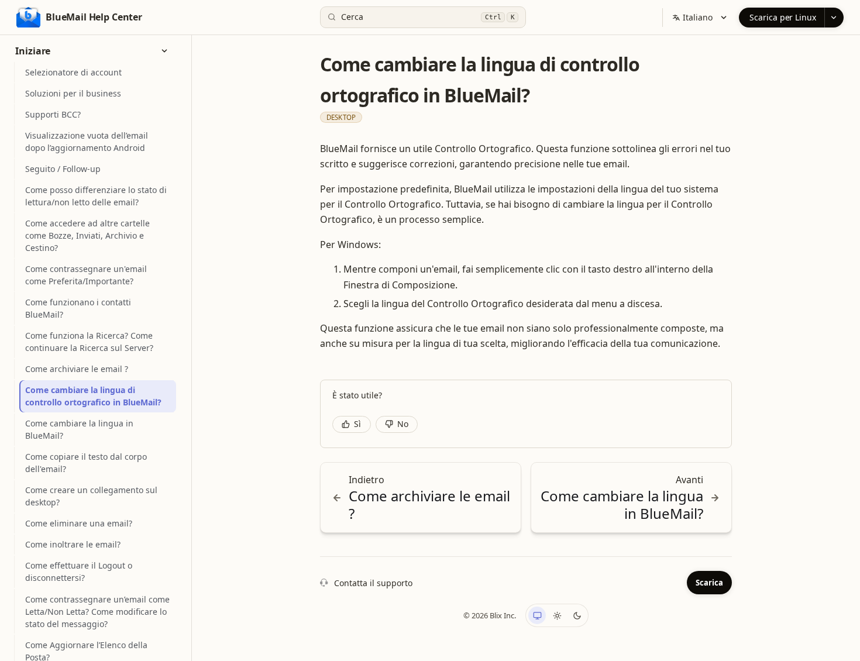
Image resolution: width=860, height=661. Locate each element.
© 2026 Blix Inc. (489, 615)
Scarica (709, 582)
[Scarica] (834, 17)
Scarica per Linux (782, 17)
